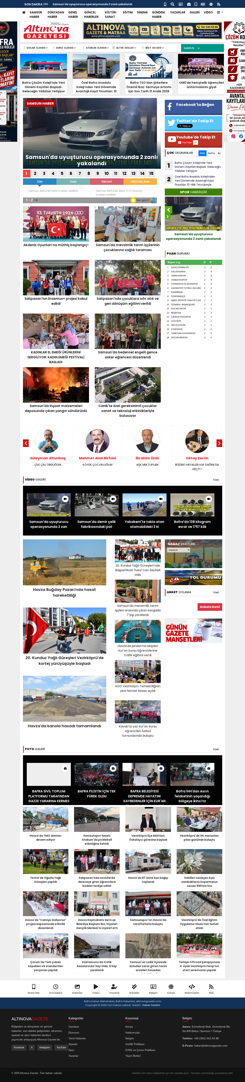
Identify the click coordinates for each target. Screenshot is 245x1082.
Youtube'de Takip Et (195, 137)
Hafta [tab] (211, 153)
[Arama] (172, 4)
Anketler (134, 993)
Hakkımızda (132, 1032)
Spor (71, 1050)
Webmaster (192, 993)
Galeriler (77, 993)
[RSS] (218, 4)
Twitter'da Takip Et (194, 121)
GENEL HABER (73, 14)
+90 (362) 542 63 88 (206, 1038)
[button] (220, 12)
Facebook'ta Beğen (195, 104)
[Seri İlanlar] (196, 4)
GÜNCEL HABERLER (91, 14)
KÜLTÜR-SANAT (111, 14)
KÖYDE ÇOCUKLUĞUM (47, 461)
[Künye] (211, 4)
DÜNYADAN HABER (56, 14)
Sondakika (55, 993)
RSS (211, 993)
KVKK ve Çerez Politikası (140, 1050)
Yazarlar (114, 993)
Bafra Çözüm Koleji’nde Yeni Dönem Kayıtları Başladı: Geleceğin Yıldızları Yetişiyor (194, 167)
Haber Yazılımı (151, 1005)
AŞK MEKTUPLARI (97, 461)
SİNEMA (142, 12)
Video (96, 993)
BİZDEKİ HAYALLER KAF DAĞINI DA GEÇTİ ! (147, 463)
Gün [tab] (202, 153)
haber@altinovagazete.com (211, 1045)
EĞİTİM (128, 12)
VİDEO (208, 12)
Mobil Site (34, 993)
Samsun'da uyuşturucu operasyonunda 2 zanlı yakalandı (92, 160)
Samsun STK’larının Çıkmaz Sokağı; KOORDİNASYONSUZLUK (197, 463)
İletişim (153, 993)
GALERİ (194, 12)
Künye (171, 993)
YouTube (61, 1047)
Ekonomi (74, 1032)
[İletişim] (181, 4)
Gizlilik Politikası (135, 1044)
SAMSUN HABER (36, 14)
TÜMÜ (216, 480)
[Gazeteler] (203, 4)
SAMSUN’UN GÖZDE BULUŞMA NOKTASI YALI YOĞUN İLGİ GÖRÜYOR (97, 4)
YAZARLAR (177, 12)
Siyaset (73, 1044)
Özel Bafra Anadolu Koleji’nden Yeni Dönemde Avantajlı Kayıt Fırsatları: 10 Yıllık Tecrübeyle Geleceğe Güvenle (190, 181)
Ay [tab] (219, 153)
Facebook (19, 1047)
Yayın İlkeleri (133, 1055)
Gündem (74, 1026)
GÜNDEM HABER (158, 14)
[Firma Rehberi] (189, 4)
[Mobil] (165, 4)
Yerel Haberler (77, 1038)
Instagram (44, 1047)
